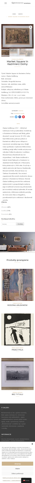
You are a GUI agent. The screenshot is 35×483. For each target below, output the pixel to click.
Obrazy (3, 207)
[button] (32, 444)
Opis (18, 123)
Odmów (17, 468)
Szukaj (20, 224)
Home (14, 14)
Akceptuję (17, 464)
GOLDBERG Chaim (19, 113)
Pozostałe (4, 214)
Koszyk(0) (27, 3)
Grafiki (20, 14)
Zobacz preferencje (17, 473)
